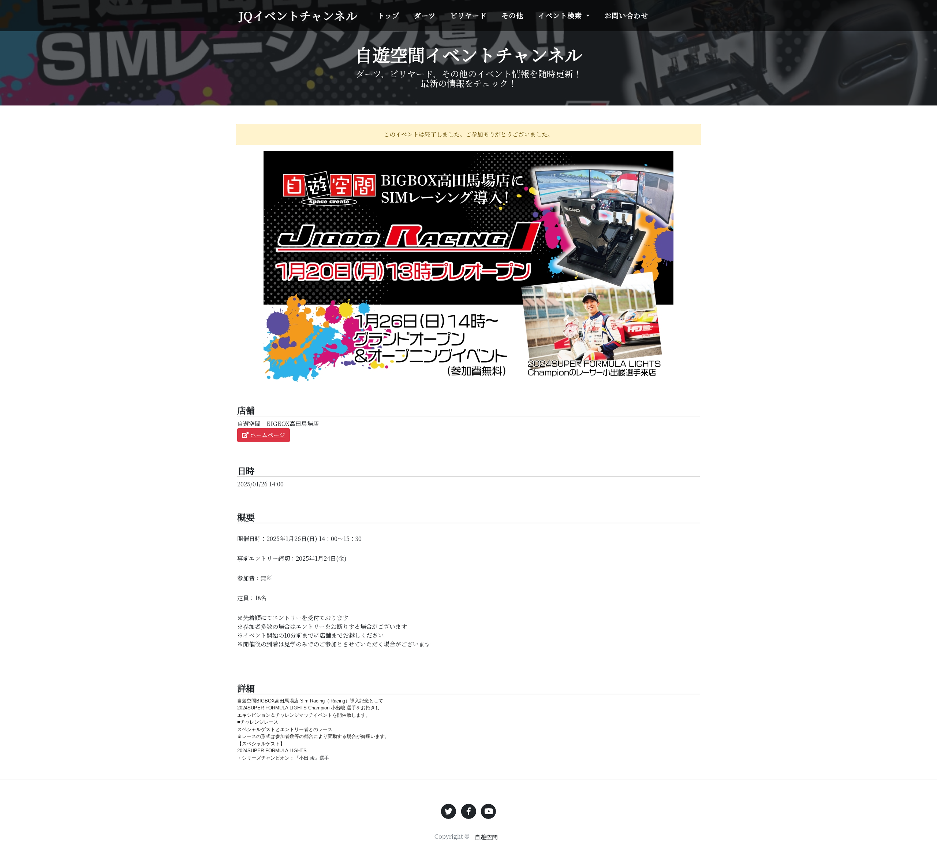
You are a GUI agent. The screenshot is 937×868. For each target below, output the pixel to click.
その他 (512, 15)
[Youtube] (488, 810)
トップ (388, 15)
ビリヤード (468, 15)
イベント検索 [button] (561, 15)
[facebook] (469, 810)
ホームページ (267, 435)
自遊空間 (486, 837)
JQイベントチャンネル (298, 15)
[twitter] (448, 810)
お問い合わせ (626, 15)
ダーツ (425, 15)
